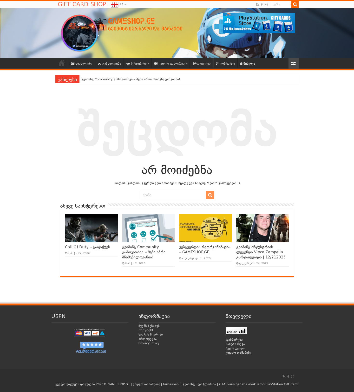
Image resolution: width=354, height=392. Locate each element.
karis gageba (237, 384)
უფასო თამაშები (238, 352)
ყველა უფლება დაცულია (75, 384)
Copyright (145, 330)
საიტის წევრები (150, 334)
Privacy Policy (149, 343)
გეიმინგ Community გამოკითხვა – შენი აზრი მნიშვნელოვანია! (143, 252)
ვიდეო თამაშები (146, 384)
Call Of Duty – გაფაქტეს (87, 247)
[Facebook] (261, 4)
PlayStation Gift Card (282, 384)
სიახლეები (84, 63)
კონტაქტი (227, 63)
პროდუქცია (201, 63)
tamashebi (171, 384)
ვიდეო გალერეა (172, 63)
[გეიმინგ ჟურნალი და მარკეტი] (131, 32)
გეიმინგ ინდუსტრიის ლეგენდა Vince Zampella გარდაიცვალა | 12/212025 (261, 252)
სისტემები (139, 63)
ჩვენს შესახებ (149, 326)
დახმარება (234, 339)
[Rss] (257, 4)
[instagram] (266, 4)
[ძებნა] (295, 4)
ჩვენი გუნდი (235, 348)
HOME (61, 63)
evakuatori (256, 384)
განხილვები (111, 63)
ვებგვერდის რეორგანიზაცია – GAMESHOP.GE (116, 79)
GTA (222, 384)
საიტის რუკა (235, 344)
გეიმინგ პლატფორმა (199, 384)
